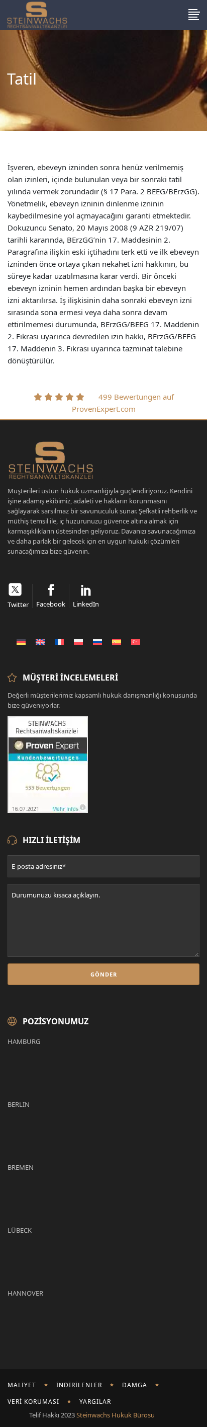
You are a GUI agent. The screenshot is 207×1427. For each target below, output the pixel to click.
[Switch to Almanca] (21, 641)
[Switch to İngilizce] (40, 641)
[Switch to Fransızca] (59, 641)
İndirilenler (79, 1385)
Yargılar (95, 1401)
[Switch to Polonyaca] (78, 641)
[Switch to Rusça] (97, 641)
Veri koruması (33, 1401)
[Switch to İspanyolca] (116, 641)
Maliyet (22, 1385)
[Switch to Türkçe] (135, 641)
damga (134, 1385)
